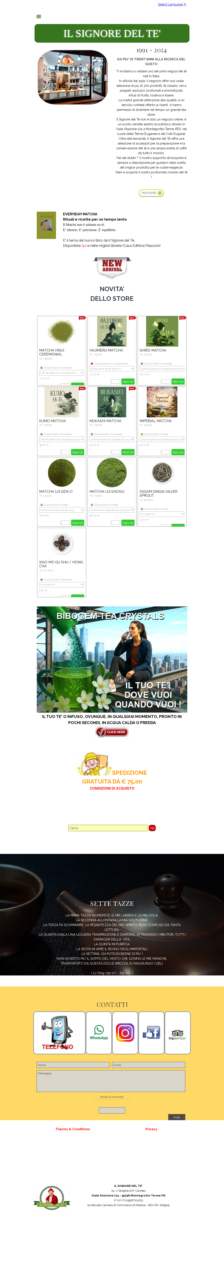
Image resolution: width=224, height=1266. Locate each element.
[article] (61, 350)
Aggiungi (127, 381)
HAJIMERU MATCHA (106, 350)
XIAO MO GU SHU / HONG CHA (61, 564)
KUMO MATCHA (52, 421)
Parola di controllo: (112, 1097)
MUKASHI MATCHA (105, 421)
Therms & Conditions (72, 1129)
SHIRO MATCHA (153, 350)
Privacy (151, 1129)
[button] (99, 1033)
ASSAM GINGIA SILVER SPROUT (158, 493)
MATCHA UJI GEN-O (56, 491)
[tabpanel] (151, 125)
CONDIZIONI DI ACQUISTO (112, 788)
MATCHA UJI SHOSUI (106, 491)
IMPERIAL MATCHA (156, 421)
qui (84, 246)
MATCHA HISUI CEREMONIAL (51, 352)
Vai (152, 828)
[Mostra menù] (38, 16)
